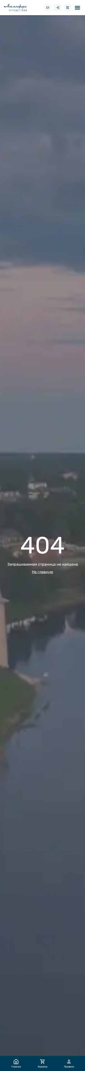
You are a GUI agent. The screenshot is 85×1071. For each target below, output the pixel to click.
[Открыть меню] (77, 7)
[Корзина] (67, 7)
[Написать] (47, 7)
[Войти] (57, 7)
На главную (42, 572)
